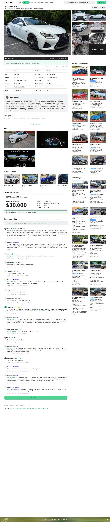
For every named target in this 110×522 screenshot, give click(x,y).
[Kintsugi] (5, 254)
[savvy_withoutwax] (5, 329)
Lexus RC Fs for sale (35, 408)
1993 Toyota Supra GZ (95, 101)
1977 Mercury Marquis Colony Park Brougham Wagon (95, 191)
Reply (13, 238)
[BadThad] (5, 338)
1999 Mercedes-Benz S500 (95, 145)
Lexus (15, 71)
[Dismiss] (107, 519)
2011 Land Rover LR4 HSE (96, 297)
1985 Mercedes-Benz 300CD (95, 271)
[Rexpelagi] (15, 90)
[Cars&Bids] (5, 307)
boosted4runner (11, 358)
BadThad (9, 337)
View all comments (36, 398)
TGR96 (9, 271)
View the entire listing (35, 124)
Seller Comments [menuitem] (56, 219)
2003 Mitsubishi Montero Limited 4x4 (78, 271)
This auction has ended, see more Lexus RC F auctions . (23, 63)
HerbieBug (10, 298)
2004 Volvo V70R (76, 123)
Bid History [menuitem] (65, 219)
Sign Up (101, 2)
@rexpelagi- (10, 256)
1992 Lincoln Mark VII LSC (96, 245)
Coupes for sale (44, 408)
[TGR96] (5, 271)
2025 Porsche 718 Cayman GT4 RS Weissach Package (78, 79)
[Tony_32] (5, 290)
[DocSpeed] (5, 262)
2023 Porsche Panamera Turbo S (78, 191)
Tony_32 (9, 290)
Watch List (33, 2)
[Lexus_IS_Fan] (5, 229)
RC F (15, 74)
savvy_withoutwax (12, 329)
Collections (40, 2)
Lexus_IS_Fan (10, 228)
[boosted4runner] (5, 358)
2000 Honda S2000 (77, 101)
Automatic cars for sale (15, 408)
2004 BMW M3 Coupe (77, 167)
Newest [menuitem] (40, 219)
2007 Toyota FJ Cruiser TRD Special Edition (78, 246)
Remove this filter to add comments (37, 223)
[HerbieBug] (5, 298)
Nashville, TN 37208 (19, 87)
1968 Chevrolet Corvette (96, 123)
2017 (29, 405)
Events (46, 2)
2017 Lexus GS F (8, 185)
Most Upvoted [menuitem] (46, 219)
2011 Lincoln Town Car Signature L (77, 145)
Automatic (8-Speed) (14, 405)
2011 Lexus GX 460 (94, 167)
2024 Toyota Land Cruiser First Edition (78, 298)
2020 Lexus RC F (62, 185)
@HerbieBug (37, 310)
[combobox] (79, 2)
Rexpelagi (18, 90)
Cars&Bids (10, 307)
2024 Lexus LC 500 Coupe (45, 186)
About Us (51, 2)
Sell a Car (26, 2)
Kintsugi (9, 254)
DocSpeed (10, 262)
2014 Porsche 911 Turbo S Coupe (96, 78)
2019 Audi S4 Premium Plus (95, 217)
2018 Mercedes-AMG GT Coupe (78, 217)
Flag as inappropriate (22, 238)
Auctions (18, 2)
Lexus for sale (25, 408)
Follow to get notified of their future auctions (21, 212)
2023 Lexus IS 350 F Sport (27, 186)
